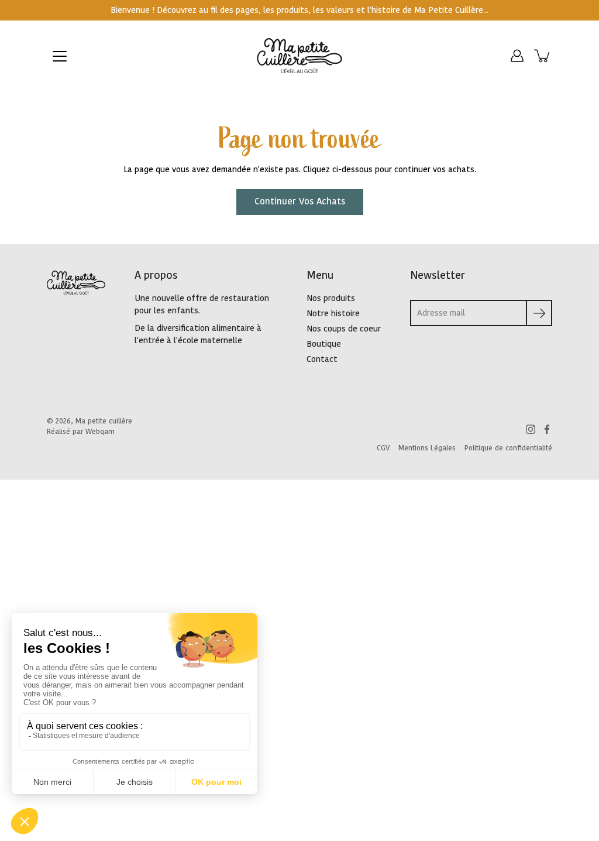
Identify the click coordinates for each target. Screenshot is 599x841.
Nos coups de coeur (344, 329)
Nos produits (331, 298)
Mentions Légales (427, 448)
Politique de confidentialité (508, 448)
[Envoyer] (539, 313)
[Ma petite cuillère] (299, 55)
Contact (322, 359)
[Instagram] (530, 429)
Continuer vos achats (299, 201)
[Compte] (517, 55)
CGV (383, 448)
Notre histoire (333, 313)
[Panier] (542, 55)
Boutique (324, 344)
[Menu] (60, 56)
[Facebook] (547, 429)
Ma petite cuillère (103, 421)
